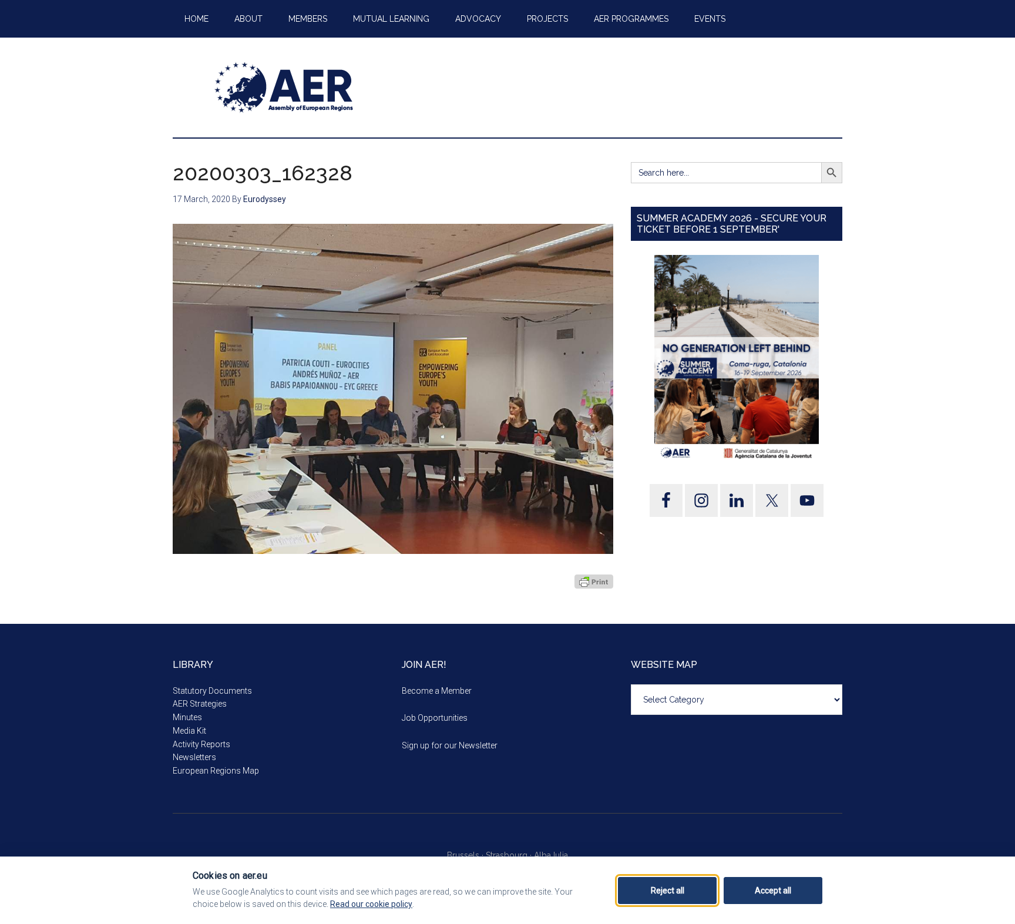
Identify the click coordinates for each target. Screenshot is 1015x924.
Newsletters (194, 757)
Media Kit (189, 730)
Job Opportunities (435, 718)
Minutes (187, 717)
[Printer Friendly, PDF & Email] (593, 581)
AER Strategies (200, 703)
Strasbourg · (510, 855)
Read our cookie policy (371, 904)
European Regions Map (216, 770)
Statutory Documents (212, 690)
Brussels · (466, 855)
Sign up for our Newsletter (450, 745)
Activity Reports (201, 744)
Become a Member (437, 690)
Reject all (667, 890)
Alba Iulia (551, 855)
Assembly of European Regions (284, 87)
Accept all (773, 890)
